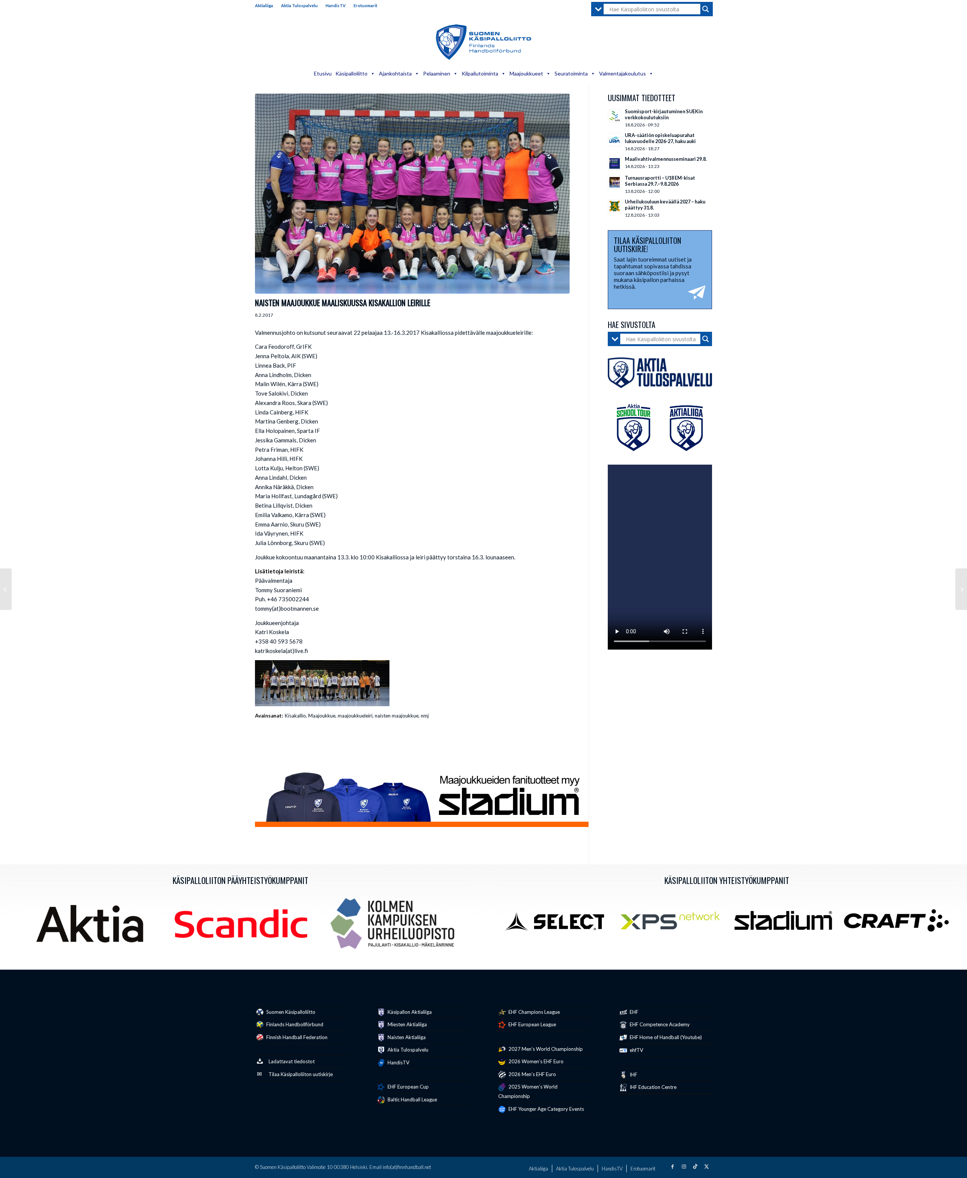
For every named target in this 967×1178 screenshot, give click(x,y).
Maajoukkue (321, 716)
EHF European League (531, 1024)
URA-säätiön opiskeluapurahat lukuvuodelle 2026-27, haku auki (660, 138)
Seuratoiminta (571, 73)
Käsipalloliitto (351, 73)
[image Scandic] (243, 926)
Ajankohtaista (395, 73)
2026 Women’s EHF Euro (535, 1061)
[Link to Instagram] (683, 1166)
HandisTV (336, 5)
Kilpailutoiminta (480, 73)
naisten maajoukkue (397, 716)
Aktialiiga (264, 5)
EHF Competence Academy (659, 1024)
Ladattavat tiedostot (292, 1061)
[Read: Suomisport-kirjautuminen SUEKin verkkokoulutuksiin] (614, 116)
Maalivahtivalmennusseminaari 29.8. (666, 159)
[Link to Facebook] (672, 1166)
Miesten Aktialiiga (406, 1024)
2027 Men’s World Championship (545, 1049)
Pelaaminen (436, 73)
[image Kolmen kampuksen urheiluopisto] (395, 926)
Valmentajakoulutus (622, 73)
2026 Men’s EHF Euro (531, 1074)
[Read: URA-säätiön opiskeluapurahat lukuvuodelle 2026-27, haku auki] (614, 139)
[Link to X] (706, 1166)
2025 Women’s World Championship (528, 1091)
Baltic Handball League (411, 1099)
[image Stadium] (785, 923)
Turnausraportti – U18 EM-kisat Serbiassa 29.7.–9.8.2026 (660, 181)
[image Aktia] (92, 926)
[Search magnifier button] (705, 9)
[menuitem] (266, 6)
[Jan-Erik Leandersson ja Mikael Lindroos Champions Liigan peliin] (961, 589)
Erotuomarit (365, 5)
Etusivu (323, 73)
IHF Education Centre (653, 1087)
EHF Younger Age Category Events (545, 1109)
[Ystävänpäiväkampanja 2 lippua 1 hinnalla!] (6, 589)
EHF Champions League (533, 1012)
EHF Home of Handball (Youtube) (665, 1037)
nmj (425, 716)
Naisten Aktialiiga (406, 1037)
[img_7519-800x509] (412, 194)
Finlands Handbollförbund (294, 1024)
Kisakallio (295, 716)
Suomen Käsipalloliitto (290, 1012)
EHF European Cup (407, 1087)
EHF (633, 1012)
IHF (633, 1075)
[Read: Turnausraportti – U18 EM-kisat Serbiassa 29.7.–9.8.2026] (614, 182)
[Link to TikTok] (695, 1166)
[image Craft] (899, 923)
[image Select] (560, 923)
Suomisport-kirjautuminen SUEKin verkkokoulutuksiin (664, 114)
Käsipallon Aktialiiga (409, 1012)
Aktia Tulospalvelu (299, 5)
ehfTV (636, 1050)
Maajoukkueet (526, 73)
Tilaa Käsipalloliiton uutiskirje (301, 1074)
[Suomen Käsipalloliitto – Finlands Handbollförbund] (483, 42)
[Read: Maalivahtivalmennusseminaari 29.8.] (614, 163)
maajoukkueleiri (355, 716)
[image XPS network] (672, 923)
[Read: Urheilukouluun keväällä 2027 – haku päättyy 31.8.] (614, 206)
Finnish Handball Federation (296, 1037)
